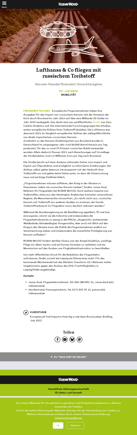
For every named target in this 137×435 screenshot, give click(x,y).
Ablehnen (75, 425)
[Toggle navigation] (4, 3)
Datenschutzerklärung (68, 417)
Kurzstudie (38, 312)
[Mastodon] (79, 339)
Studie (96, 122)
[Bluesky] (72, 339)
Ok (57, 425)
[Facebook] (57, 339)
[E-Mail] (65, 339)
